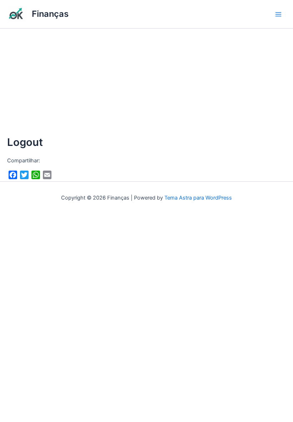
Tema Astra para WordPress (198, 198)
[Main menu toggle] (278, 14)
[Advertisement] (146, 82)
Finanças (50, 14)
